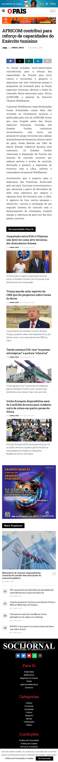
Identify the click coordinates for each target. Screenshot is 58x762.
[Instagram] (40, 655)
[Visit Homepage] (17, 11)
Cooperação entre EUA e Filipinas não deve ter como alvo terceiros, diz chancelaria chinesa (27, 240)
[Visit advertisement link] (29, 22)
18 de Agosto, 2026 (28, 357)
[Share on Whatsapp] (29, 61)
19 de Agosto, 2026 (28, 247)
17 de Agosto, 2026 (28, 415)
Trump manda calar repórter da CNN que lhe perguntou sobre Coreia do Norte (28, 295)
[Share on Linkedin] (38, 61)
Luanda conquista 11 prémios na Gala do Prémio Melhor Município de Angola (32, 603)
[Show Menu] (3, 10)
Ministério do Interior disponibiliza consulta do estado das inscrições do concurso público (21, 575)
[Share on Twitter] (19, 61)
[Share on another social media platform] (47, 61)
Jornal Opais (17, 48)
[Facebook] (18, 655)
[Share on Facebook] (10, 61)
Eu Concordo (44, 758)
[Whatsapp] (34, 655)
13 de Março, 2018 (35, 48)
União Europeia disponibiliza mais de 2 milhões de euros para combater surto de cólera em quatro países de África (28, 406)
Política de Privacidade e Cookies (19, 758)
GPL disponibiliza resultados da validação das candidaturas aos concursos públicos (31, 591)
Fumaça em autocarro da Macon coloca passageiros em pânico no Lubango (28, 615)
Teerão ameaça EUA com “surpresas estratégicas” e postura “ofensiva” (28, 351)
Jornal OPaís (14, 247)
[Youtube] (29, 655)
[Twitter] (23, 655)
